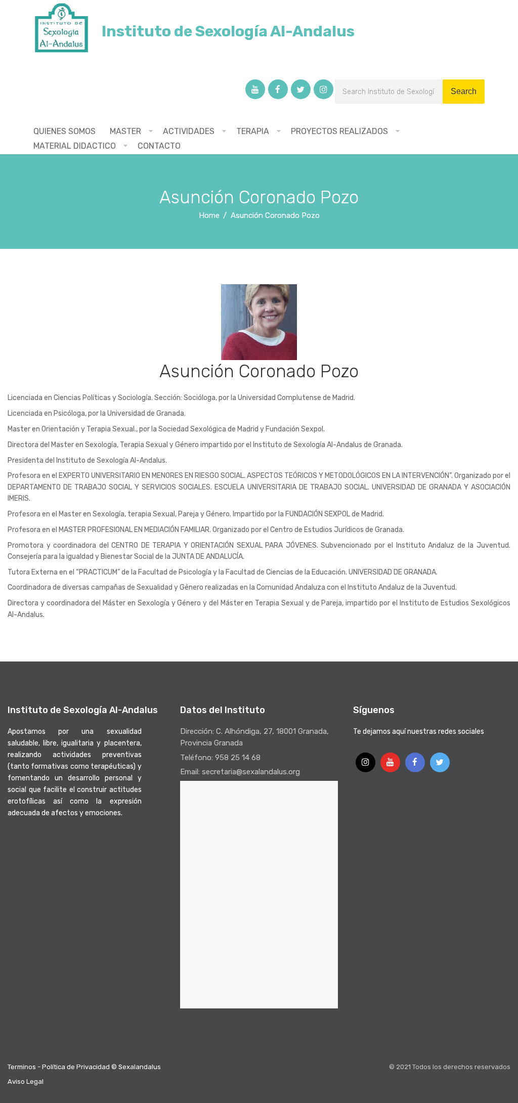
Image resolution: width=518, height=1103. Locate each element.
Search (464, 91)
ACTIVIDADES (188, 131)
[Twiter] (301, 89)
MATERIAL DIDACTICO (74, 146)
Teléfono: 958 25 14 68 (220, 757)
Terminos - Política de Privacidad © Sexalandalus (84, 1067)
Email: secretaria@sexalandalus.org (240, 771)
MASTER (125, 131)
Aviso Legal (26, 1081)
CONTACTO (159, 146)
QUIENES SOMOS (64, 131)
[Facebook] (278, 89)
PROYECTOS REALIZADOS (339, 131)
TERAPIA (252, 131)
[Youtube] (255, 89)
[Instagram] (323, 89)
